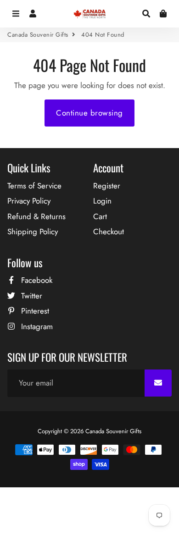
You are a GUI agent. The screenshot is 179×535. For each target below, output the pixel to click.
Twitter (30, 295)
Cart (100, 216)
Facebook (35, 280)
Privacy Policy (28, 200)
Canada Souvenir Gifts (37, 34)
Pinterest (34, 310)
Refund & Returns (36, 216)
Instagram (36, 326)
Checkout (108, 231)
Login (102, 200)
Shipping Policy (32, 231)
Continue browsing (89, 112)
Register (106, 185)
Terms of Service (34, 185)
